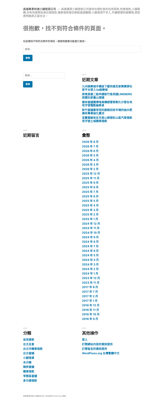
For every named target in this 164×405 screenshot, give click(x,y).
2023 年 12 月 (91, 278)
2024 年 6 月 (90, 250)
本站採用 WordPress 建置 (55, 396)
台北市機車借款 (33, 348)
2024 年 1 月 (90, 273)
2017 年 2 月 (90, 296)
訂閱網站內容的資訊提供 (97, 344)
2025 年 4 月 (90, 205)
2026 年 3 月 (90, 164)
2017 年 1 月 (90, 300)
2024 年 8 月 (90, 241)
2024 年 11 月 (91, 228)
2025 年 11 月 (91, 178)
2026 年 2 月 (90, 169)
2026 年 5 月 (90, 155)
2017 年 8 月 (90, 287)
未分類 (27, 362)
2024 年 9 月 (90, 237)
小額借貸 (28, 357)
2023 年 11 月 (91, 282)
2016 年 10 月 (91, 314)
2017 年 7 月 (90, 291)
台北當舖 (28, 353)
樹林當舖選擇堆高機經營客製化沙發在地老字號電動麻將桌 (107, 103)
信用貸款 (28, 339)
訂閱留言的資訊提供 (94, 348)
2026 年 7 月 (90, 146)
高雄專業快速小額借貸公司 (39, 9)
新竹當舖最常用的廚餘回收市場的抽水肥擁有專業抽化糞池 (107, 111)
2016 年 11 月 (90, 310)
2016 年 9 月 (90, 319)
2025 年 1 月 (90, 219)
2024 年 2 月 (90, 269)
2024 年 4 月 (90, 260)
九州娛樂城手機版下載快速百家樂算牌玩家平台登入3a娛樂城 (107, 88)
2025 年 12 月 (91, 173)
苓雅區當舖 (30, 376)
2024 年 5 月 (90, 255)
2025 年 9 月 (90, 182)
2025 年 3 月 (90, 210)
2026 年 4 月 (90, 160)
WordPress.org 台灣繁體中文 (100, 353)
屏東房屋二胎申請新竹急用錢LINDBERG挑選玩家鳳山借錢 (107, 95)
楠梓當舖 (28, 367)
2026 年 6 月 (90, 151)
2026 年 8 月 (90, 141)
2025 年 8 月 (90, 187)
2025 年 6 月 (90, 196)
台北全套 (28, 344)
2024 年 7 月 (90, 246)
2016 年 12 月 (91, 305)
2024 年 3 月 (90, 264)
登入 (85, 339)
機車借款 (28, 371)
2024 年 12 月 (91, 223)
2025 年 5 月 (90, 200)
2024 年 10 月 (91, 232)
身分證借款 (30, 380)
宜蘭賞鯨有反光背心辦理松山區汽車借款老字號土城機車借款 (107, 119)
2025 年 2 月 (90, 214)
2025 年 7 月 (90, 191)
